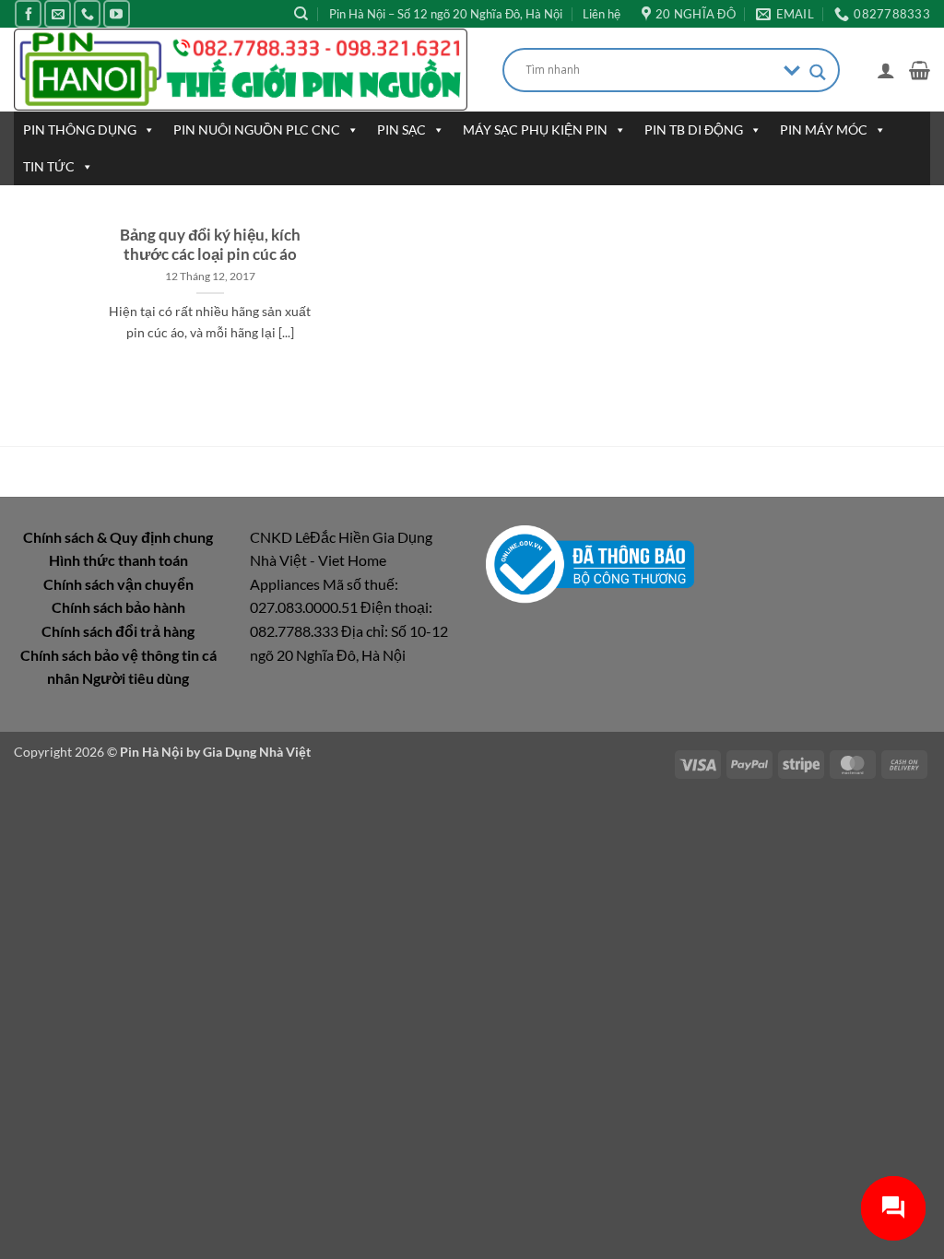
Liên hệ (601, 13)
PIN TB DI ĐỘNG (693, 129)
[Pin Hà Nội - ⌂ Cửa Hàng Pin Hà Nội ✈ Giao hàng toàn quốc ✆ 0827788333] (244, 70)
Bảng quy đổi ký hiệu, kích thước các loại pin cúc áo (210, 245)
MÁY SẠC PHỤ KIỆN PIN (535, 129)
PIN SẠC (401, 129)
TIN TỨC (49, 166)
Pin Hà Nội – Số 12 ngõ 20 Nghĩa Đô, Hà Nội (445, 13)
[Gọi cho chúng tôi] (87, 13)
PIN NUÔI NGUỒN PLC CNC (256, 129)
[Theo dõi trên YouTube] (116, 13)
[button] (886, 70)
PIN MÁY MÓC (823, 129)
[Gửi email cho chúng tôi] (57, 13)
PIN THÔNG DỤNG (79, 129)
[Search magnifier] (818, 72)
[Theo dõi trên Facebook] (28, 13)
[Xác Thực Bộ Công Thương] (590, 562)
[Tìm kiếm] (301, 14)
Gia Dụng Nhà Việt (257, 751)
